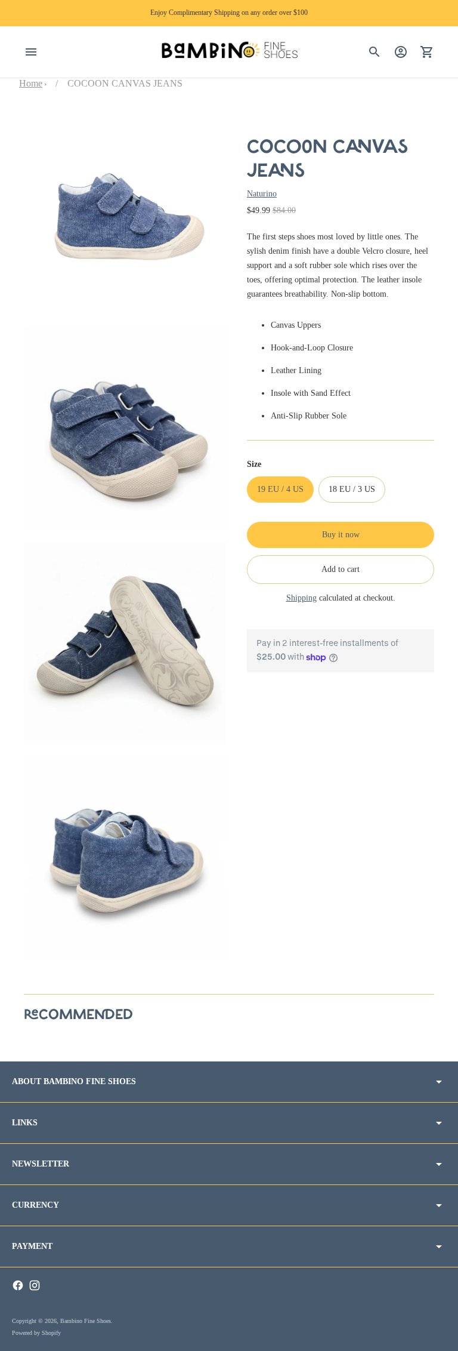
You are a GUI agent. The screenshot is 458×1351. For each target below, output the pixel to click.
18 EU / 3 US (352, 489)
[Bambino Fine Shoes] (229, 52)
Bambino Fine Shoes (85, 1321)
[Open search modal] (374, 52)
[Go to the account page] (401, 52)
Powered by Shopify (36, 1333)
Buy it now (341, 534)
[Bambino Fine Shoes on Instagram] (35, 1285)
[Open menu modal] (31, 52)
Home (30, 83)
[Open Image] (125, 214)
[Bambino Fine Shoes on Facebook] (18, 1285)
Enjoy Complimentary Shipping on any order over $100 (229, 12)
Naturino (262, 193)
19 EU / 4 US (280, 489)
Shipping (301, 597)
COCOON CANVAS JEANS (124, 83)
